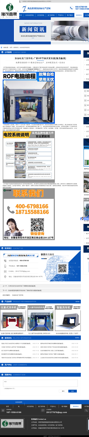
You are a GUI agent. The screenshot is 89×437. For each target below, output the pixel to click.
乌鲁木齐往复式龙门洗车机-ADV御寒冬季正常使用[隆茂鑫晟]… (17, 358)
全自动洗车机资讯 (25, 47)
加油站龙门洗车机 (17, 295)
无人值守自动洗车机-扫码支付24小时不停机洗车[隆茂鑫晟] (40, 333)
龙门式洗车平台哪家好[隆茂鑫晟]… (10, 350)
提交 (72, 391)
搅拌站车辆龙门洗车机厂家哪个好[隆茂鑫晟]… (52, 354)
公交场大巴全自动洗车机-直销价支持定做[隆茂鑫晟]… (55, 357)
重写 (63, 391)
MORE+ (78, 301)
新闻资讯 (79, 15)
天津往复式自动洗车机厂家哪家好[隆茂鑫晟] (21, 286)
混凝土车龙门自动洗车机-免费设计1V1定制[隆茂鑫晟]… (16, 343)
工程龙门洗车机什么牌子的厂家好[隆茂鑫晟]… (13, 347)
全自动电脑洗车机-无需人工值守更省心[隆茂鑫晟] (68, 333)
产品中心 (61, 15)
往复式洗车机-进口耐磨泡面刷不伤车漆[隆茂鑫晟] (13, 333)
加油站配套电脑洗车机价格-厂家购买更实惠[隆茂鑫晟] (24, 290)
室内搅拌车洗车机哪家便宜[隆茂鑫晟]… (12, 354)
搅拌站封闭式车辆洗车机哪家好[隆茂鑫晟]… (52, 343)
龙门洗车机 (51, 15)
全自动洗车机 (29, 15)
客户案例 (70, 15)
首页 (11, 47)
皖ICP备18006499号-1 (54, 436)
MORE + (77, 338)
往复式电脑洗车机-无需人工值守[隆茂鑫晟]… (52, 350)
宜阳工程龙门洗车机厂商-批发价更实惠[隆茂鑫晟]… (54, 347)
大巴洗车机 (40, 15)
